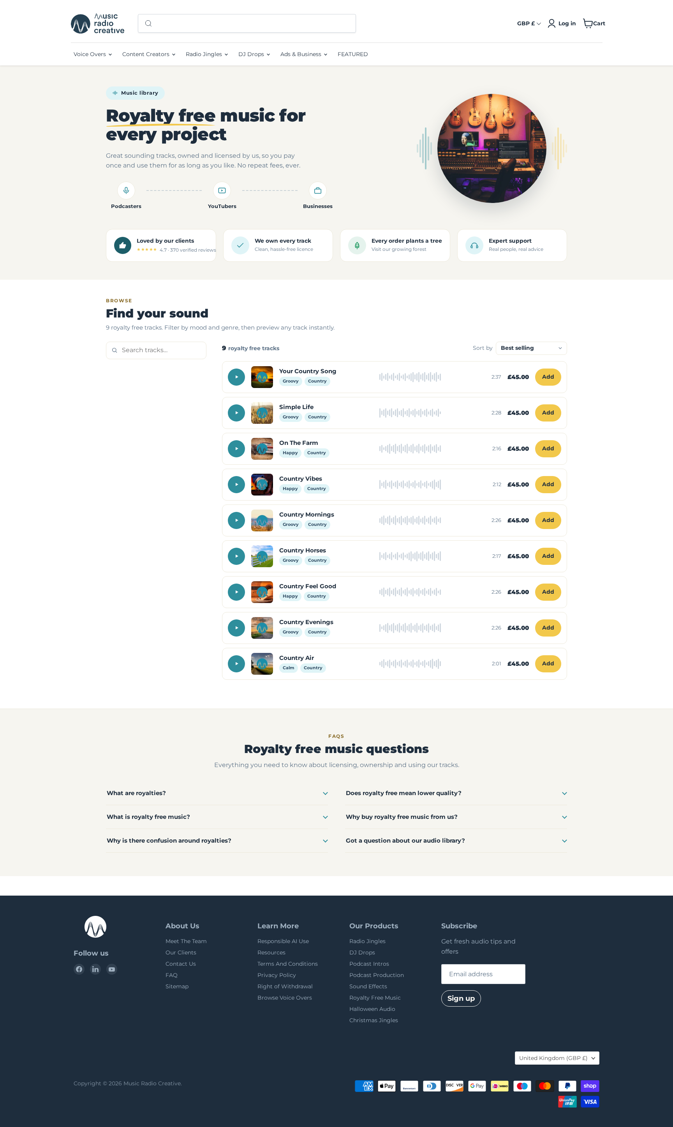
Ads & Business (301, 54)
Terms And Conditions (287, 963)
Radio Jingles (205, 54)
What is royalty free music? (148, 816)
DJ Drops (252, 54)
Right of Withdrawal (285, 986)
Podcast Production (376, 975)
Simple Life (296, 407)
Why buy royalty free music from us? (402, 816)
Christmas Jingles (373, 1020)
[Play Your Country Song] (236, 377)
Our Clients (181, 952)
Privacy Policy (276, 975)
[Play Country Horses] (236, 556)
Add (548, 377)
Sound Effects (368, 986)
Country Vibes (300, 478)
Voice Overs (90, 54)
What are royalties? (136, 793)
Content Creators (146, 54)
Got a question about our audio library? (405, 840)
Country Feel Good (307, 586)
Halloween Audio (372, 1008)
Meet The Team (186, 941)
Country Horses (302, 550)
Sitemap (177, 986)
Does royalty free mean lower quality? (404, 793)
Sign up (461, 998)
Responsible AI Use (283, 941)
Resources (271, 952)
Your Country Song (307, 371)
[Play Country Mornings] (236, 520)
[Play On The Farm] (236, 448)
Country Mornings (306, 514)
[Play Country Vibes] (236, 484)
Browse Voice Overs (284, 997)
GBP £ (526, 23)
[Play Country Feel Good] (236, 592)
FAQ (172, 975)
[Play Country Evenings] (236, 628)
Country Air (296, 657)
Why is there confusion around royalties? (169, 840)
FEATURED (353, 54)
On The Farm (298, 442)
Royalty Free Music (375, 997)
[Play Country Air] (236, 663)
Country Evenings (306, 622)
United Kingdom (553, 1058)
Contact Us (181, 963)
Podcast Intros (369, 963)
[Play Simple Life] (236, 413)
